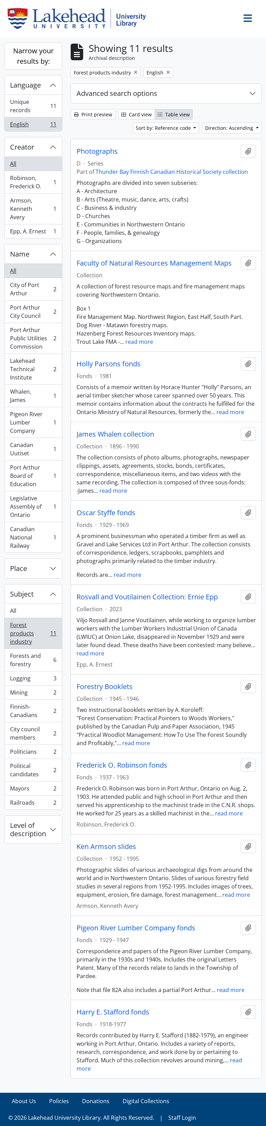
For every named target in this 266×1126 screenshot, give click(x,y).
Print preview (96, 114)
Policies (59, 1101)
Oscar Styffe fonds (106, 513)
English (33, 125)
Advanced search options (117, 93)
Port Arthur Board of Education (33, 476)
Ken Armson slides (106, 846)
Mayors (33, 790)
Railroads (33, 804)
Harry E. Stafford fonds (113, 1012)
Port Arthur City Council (33, 312)
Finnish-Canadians (33, 711)
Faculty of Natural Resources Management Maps (154, 263)
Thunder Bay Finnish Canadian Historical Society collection (172, 172)
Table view (177, 114)
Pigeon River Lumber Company (33, 422)
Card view (139, 114)
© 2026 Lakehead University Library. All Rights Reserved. (81, 1117)
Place (18, 568)
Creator (22, 147)
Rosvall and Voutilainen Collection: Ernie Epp (147, 597)
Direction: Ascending (230, 128)
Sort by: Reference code (164, 128)
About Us (24, 1101)
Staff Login (182, 1117)
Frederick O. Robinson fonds (122, 765)
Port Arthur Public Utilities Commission (33, 338)
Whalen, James (33, 396)
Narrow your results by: (33, 56)
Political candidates (33, 770)
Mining (33, 694)
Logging (33, 680)
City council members (33, 733)
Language (25, 85)
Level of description (28, 829)
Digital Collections (146, 1101)
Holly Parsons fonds (109, 364)
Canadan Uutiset (33, 449)
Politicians (33, 753)
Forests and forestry (33, 660)
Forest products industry (33, 633)
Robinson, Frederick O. (33, 182)
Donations (95, 1101)
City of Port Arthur (33, 289)
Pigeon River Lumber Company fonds (136, 928)
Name (19, 254)
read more (139, 342)
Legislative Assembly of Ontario (33, 506)
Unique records (33, 106)
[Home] (79, 18)
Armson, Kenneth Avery (33, 209)
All (13, 164)
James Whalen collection (115, 434)
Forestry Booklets (105, 686)
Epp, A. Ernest (33, 232)
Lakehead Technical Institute (33, 369)
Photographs (97, 151)
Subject (22, 594)
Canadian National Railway (33, 537)
